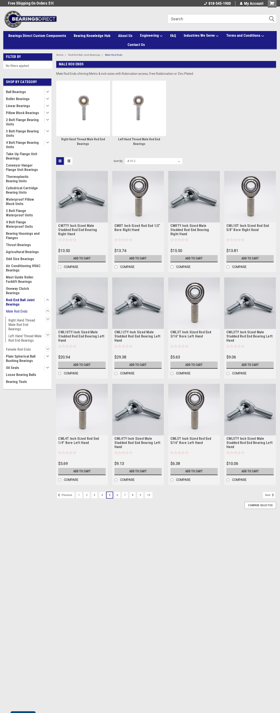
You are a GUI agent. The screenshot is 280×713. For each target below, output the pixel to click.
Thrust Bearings (18, 245)
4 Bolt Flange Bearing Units (22, 144)
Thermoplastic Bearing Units (17, 178)
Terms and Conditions (243, 35)
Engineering (150, 35)
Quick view (82, 219)
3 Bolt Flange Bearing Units (22, 133)
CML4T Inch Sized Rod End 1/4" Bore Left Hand (78, 440)
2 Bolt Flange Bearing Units (22, 122)
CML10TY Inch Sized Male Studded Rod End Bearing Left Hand (81, 336)
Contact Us (136, 44)
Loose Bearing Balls (21, 374)
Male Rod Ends (17, 311)
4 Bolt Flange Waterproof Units (19, 224)
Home (59, 55)
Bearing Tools (16, 381)
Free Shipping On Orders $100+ (28, 3)
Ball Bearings (16, 92)
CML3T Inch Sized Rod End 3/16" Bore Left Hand (190, 334)
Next (268, 495)
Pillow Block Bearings (22, 113)
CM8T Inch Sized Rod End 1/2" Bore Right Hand (137, 228)
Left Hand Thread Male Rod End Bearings (25, 338)
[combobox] (222, 18)
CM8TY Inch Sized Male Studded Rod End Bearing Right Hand (189, 230)
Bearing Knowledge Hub (92, 35)
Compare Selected (260, 505)
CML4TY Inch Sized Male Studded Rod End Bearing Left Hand (137, 442)
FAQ (173, 35)
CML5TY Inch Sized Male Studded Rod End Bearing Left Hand (249, 442)
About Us (125, 35)
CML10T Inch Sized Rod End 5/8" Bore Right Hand (247, 228)
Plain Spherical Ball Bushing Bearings (20, 358)
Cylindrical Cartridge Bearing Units (22, 190)
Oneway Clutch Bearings (17, 290)
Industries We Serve (200, 35)
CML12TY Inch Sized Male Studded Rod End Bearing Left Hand (137, 336)
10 (148, 495)
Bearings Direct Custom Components (37, 35)
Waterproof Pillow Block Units (20, 201)
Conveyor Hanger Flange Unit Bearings (22, 167)
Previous (66, 495)
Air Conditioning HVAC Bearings (23, 268)
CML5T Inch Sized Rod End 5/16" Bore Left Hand (190, 440)
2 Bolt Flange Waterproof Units (19, 213)
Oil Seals (12, 367)
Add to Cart (82, 258)
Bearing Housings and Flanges (23, 235)
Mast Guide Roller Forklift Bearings (19, 279)
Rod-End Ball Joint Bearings (20, 302)
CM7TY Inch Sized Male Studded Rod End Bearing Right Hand (77, 230)
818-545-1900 (219, 3)
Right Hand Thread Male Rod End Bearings (21, 324)
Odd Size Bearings (20, 259)
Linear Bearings (18, 106)
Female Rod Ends (18, 349)
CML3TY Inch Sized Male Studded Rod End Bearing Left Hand (249, 336)
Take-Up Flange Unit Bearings (21, 156)
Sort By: (118, 161)
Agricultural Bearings (22, 252)
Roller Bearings (18, 99)
